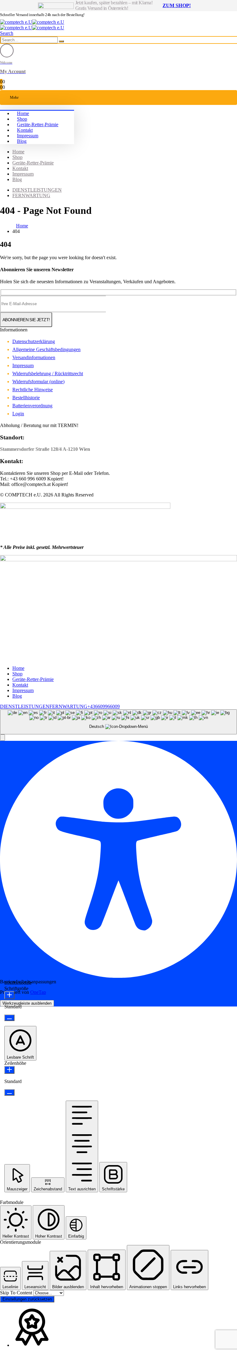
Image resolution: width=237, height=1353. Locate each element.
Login (18, 413)
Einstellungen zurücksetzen (27, 1299)
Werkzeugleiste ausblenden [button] (27, 1003)
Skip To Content (16, 1292)
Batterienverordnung (32, 405)
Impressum (27, 135)
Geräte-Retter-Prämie (37, 124)
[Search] (61, 41)
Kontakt (25, 130)
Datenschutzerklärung (33, 341)
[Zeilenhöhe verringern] (9, 1092)
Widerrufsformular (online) (38, 381)
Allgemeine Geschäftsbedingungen (46, 349)
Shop (22, 119)
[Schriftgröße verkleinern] (9, 1018)
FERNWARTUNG (31, 195)
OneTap (38, 992)
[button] (6, 33)
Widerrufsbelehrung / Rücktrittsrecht (47, 373)
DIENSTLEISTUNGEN (37, 190)
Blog (22, 141)
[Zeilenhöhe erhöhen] (9, 1070)
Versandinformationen (33, 357)
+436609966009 (103, 706)
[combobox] (118, 721)
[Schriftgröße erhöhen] (9, 995)
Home (23, 113)
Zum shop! (177, 5)
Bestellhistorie (26, 397)
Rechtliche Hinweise (32, 389)
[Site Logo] (32, 22)
